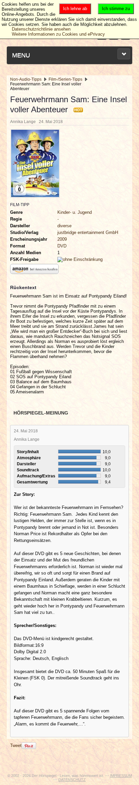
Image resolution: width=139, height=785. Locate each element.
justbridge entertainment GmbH (87, 232)
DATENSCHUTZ (72, 780)
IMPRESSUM (121, 776)
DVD (61, 245)
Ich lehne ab (75, 8)
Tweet (16, 745)
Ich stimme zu (116, 8)
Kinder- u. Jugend (74, 212)
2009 (62, 239)
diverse (64, 225)
